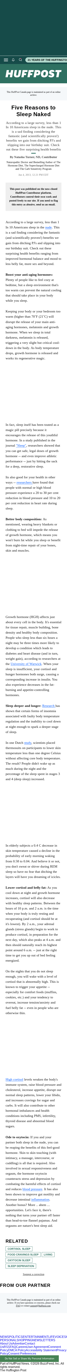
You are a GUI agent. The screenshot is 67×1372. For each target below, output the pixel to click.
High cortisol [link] (14, 1079)
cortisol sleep (19, 1248)
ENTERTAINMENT (35, 1336)
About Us (6, 1343)
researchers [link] (25, 482)
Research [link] (48, 706)
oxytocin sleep (19, 1260)
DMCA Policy (17, 1350)
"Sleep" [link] (21, 445)
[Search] (20, 60)
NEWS (4, 1336)
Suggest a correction (33, 1274)
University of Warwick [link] (26, 664)
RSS (7, 1346)
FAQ (18, 1305)
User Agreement (37, 1346)
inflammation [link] (40, 1199)
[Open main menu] (6, 60)
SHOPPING (24, 1340)
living (48, 1254)
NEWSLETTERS (43, 1340)
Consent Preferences (22, 1353)
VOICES (60, 1336)
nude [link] (48, 227)
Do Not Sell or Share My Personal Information (29, 1358)
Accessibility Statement (41, 1350)
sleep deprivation (21, 1266)
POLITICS (16, 1336)
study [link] (27, 743)
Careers (21, 1346)
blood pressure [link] (32, 1189)
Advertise (18, 1343)
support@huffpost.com (40, 1305)
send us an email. (45, 204)
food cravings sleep (23, 1254)
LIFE (51, 1336)
